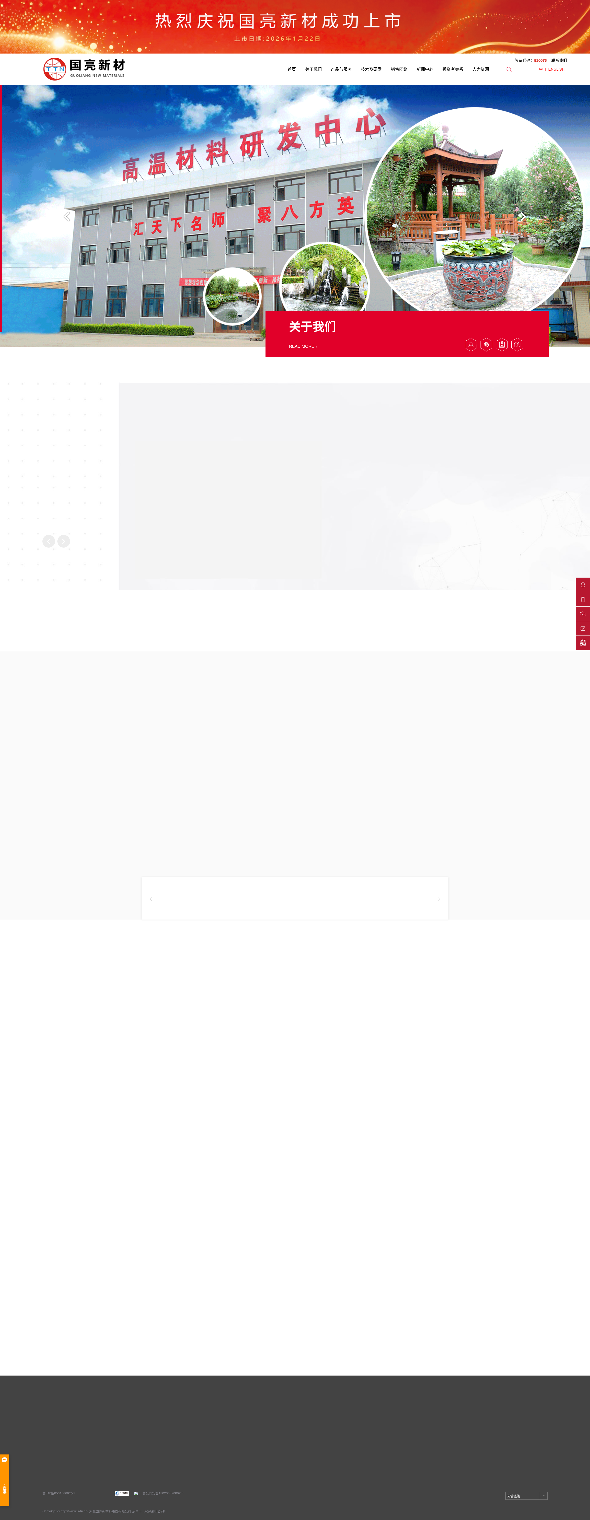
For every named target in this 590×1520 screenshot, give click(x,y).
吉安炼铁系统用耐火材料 (134, 1450)
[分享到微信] (510, 1353)
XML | (102, 1363)
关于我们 (313, 69)
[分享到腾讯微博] (545, 1353)
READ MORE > (303, 346)
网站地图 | (71, 1363)
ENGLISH (556, 69)
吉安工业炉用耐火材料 (132, 1456)
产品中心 (124, 1419)
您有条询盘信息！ (126, 1363)
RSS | (88, 1363)
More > (34, 1302)
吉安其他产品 (126, 1470)
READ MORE (74, 1091)
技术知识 (196, 1443)
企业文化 (48, 1436)
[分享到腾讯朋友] (518, 1353)
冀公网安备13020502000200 (161, 1493)
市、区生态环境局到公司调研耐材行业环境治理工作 (202, 1272)
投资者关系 (452, 69)
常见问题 (196, 1450)
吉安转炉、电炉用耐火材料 (135, 1443)
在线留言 (270, 1436)
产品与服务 (341, 69)
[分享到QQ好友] (501, 1353)
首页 (292, 69)
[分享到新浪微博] (536, 1353)
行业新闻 (196, 1436)
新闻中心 (425, 69)
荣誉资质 (48, 1443)
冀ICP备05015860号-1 (58, 1493)
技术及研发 (371, 69)
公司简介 (48, 1429)
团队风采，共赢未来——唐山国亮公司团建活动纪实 (72, 1272)
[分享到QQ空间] (527, 1353)
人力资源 (480, 69)
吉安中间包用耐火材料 (132, 1436)
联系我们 (559, 60)
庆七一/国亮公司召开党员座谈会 (440, 1272)
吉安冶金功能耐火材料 (132, 1463)
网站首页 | (52, 1363)
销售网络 (399, 69)
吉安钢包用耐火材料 (130, 1429)
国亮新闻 (196, 1429)
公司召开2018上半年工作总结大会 (313, 1272)
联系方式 (270, 1429)
